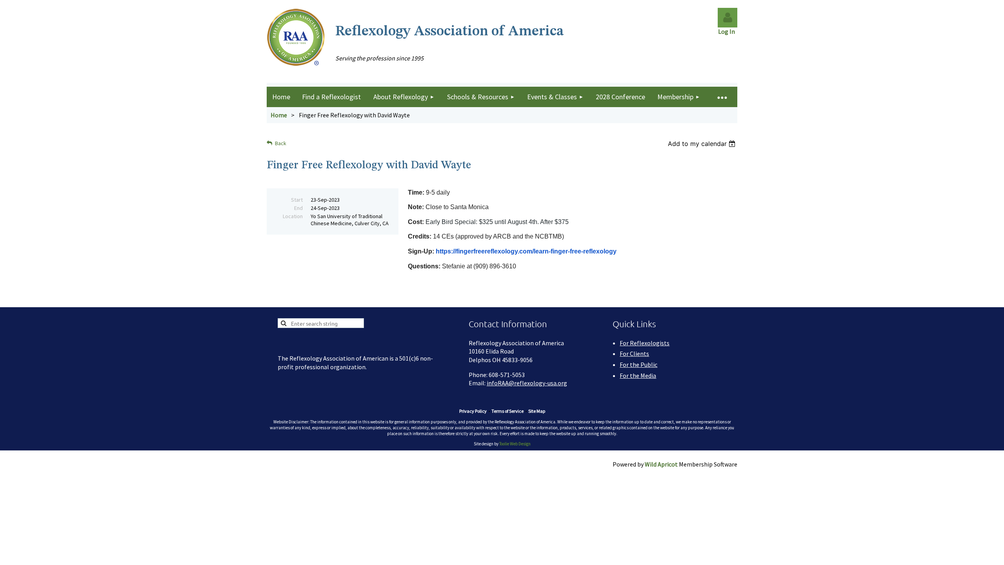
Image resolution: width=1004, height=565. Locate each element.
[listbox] (702, 143)
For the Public (638, 364)
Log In (727, 31)
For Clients (634, 353)
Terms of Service (507, 411)
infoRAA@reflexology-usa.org (527, 383)
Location (293, 216)
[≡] (721, 97)
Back (280, 143)
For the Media (638, 375)
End (298, 207)
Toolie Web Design (515, 444)
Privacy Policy (473, 411)
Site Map (536, 411)
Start (297, 199)
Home (279, 115)
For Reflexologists (644, 343)
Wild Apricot (661, 464)
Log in (727, 17)
